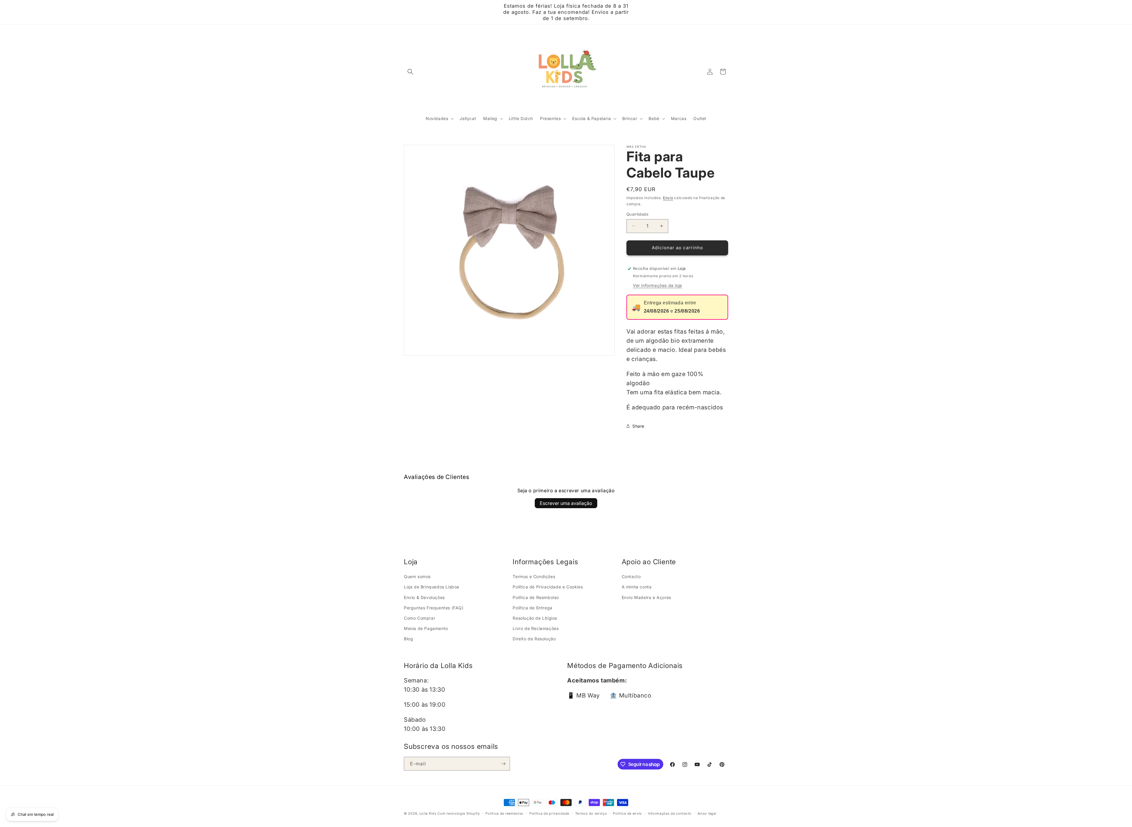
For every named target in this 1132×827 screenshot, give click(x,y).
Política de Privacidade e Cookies (548, 586)
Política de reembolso (505, 813)
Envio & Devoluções (424, 597)
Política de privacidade (549, 813)
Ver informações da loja (657, 285)
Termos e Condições (534, 576)
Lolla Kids (428, 813)
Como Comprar (419, 618)
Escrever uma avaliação (566, 503)
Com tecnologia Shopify (458, 813)
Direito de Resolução (534, 638)
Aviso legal (707, 813)
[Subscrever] (503, 764)
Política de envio (627, 813)
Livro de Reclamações (536, 628)
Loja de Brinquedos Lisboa (431, 586)
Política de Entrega (532, 607)
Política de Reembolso (536, 597)
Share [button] (638, 426)
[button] (410, 71)
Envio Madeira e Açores (646, 597)
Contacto (631, 576)
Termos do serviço (591, 813)
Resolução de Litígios (535, 618)
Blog (408, 638)
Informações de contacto (670, 813)
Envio (668, 198)
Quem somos (417, 576)
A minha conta (637, 586)
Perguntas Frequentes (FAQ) (434, 607)
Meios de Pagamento (426, 628)
